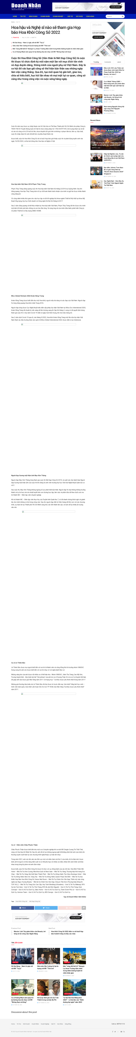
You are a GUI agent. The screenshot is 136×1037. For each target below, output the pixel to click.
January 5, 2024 (42, 971)
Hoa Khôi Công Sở (21, 901)
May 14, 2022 (25, 37)
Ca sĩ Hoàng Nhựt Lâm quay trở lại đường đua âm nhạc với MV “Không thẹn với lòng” (42, 52)
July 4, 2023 (67, 1005)
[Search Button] (123, 16)
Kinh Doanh (33, 16)
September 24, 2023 (43, 1002)
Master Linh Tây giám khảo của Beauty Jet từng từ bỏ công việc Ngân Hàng (113, 97)
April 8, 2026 (96, 147)
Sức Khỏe (79, 16)
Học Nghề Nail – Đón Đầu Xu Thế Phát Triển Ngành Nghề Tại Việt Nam (114, 183)
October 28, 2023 (17, 1005)
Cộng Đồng (90, 16)
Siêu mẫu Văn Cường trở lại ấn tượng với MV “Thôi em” (32, 46)
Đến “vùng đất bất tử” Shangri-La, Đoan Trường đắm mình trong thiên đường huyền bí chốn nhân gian (48, 49)
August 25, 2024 (109, 188)
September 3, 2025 (110, 162)
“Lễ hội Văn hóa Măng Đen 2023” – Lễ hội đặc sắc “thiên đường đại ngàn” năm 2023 (73, 1000)
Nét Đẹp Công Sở (34, 901)
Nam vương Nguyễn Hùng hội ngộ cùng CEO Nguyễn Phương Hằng (114, 109)
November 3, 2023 (69, 975)
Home (15, 16)
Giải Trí (70, 16)
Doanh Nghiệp (58, 16)
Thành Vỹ (16, 37)
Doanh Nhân (45, 16)
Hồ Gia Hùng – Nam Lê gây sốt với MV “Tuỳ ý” (28, 43)
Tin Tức (23, 16)
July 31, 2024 (16, 971)
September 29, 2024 (110, 176)
